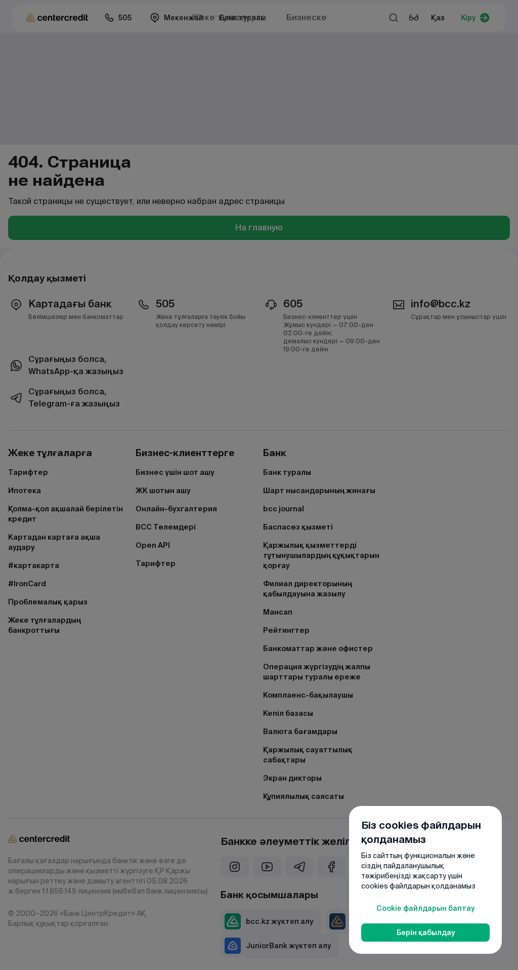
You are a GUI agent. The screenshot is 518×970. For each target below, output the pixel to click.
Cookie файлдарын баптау (425, 908)
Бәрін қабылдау (426, 932)
